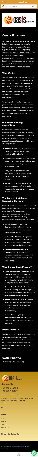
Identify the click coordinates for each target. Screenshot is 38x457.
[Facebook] (2, 407)
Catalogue (4, 422)
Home (3, 419)
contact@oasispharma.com (10, 395)
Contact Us (5, 427)
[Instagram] (6, 407)
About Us (4, 425)
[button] (34, 453)
